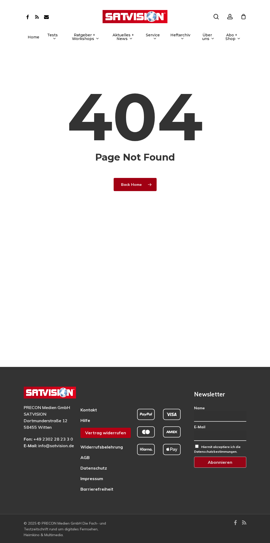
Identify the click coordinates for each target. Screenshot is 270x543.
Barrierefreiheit (96, 489)
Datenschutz (93, 468)
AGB (85, 457)
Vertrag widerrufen (105, 432)
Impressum (91, 478)
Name (199, 408)
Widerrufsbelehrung (101, 447)
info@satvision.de (56, 445)
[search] (216, 16)
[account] (230, 16)
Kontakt (88, 409)
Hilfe (85, 420)
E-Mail (199, 427)
